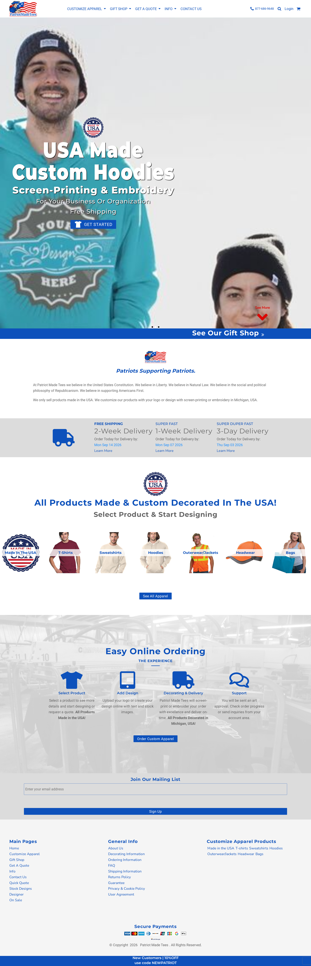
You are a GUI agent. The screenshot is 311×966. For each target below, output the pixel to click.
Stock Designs (20, 888)
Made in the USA (220, 848)
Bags (259, 854)
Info (12, 871)
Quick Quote (19, 882)
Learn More (103, 450)
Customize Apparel (24, 854)
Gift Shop (16, 859)
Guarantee (116, 882)
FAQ (111, 865)
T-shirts (242, 848)
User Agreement (121, 894)
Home (14, 848)
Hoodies (276, 848)
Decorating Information (126, 854)
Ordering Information (125, 859)
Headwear (246, 854)
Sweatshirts (258, 848)
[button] (86, 9)
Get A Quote (19, 865)
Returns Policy (119, 877)
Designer (16, 894)
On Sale (15, 900)
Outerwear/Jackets (222, 854)
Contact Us (18, 877)
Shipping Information (125, 871)
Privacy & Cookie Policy (126, 888)
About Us (115, 848)
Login (289, 9)
